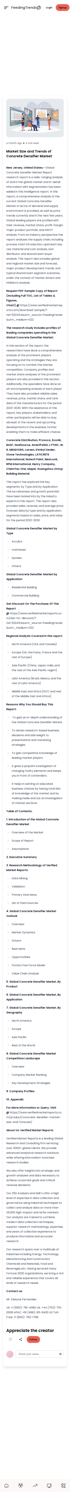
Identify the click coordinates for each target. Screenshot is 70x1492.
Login (49, 7)
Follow (33, 1339)
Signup (62, 7)
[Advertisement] (35, 54)
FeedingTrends (24, 7)
